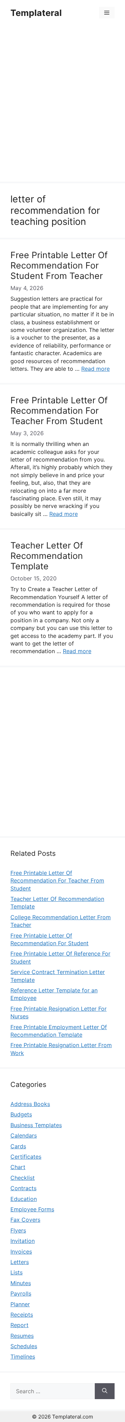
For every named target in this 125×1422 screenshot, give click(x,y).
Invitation (22, 1240)
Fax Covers (25, 1219)
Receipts (21, 1314)
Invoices (21, 1251)
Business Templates (36, 1125)
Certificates (25, 1156)
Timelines (22, 1356)
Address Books (30, 1103)
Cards (18, 1146)
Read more (95, 368)
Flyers (18, 1230)
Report (19, 1325)
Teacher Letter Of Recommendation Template (46, 555)
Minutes (20, 1283)
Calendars (23, 1135)
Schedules (23, 1346)
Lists (16, 1272)
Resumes (22, 1335)
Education (23, 1198)
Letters (19, 1261)
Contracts (23, 1188)
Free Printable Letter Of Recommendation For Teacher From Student (59, 410)
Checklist (22, 1177)
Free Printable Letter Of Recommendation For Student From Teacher (59, 265)
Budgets (21, 1114)
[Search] (105, 1391)
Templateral (36, 13)
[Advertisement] (62, 104)
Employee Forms (32, 1209)
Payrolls (20, 1293)
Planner (20, 1304)
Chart (17, 1167)
